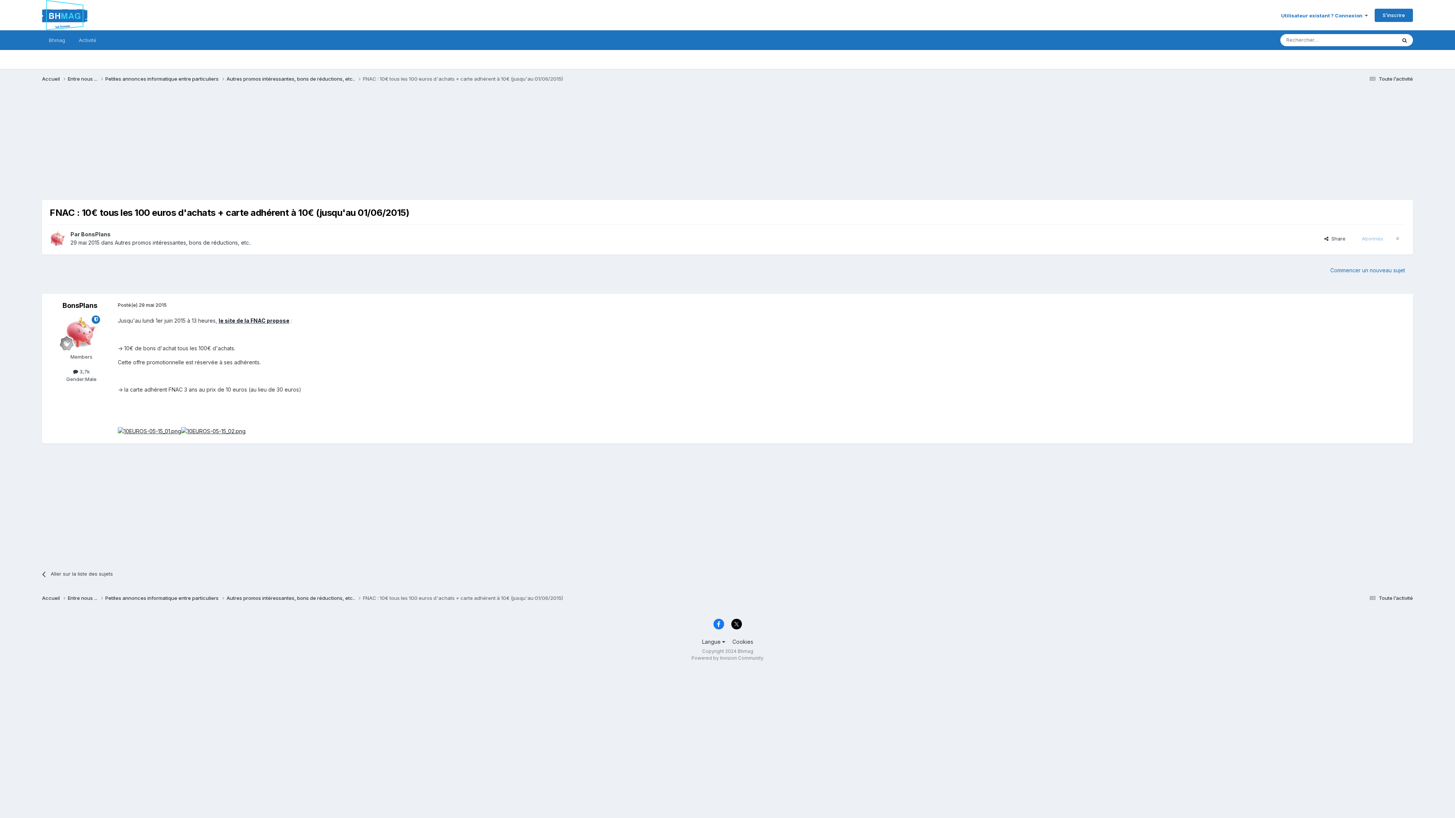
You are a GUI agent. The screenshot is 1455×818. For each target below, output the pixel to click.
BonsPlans (96, 234)
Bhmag (57, 40)
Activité (87, 40)
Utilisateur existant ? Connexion (1323, 15)
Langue (712, 641)
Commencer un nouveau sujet (1367, 270)
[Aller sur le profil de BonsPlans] (58, 238)
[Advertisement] (180, 147)
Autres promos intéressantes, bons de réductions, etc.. (183, 242)
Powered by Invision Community (727, 658)
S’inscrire (1394, 15)
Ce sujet (1376, 40)
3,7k (84, 371)
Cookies (742, 641)
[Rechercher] (1404, 40)
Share (1336, 239)
